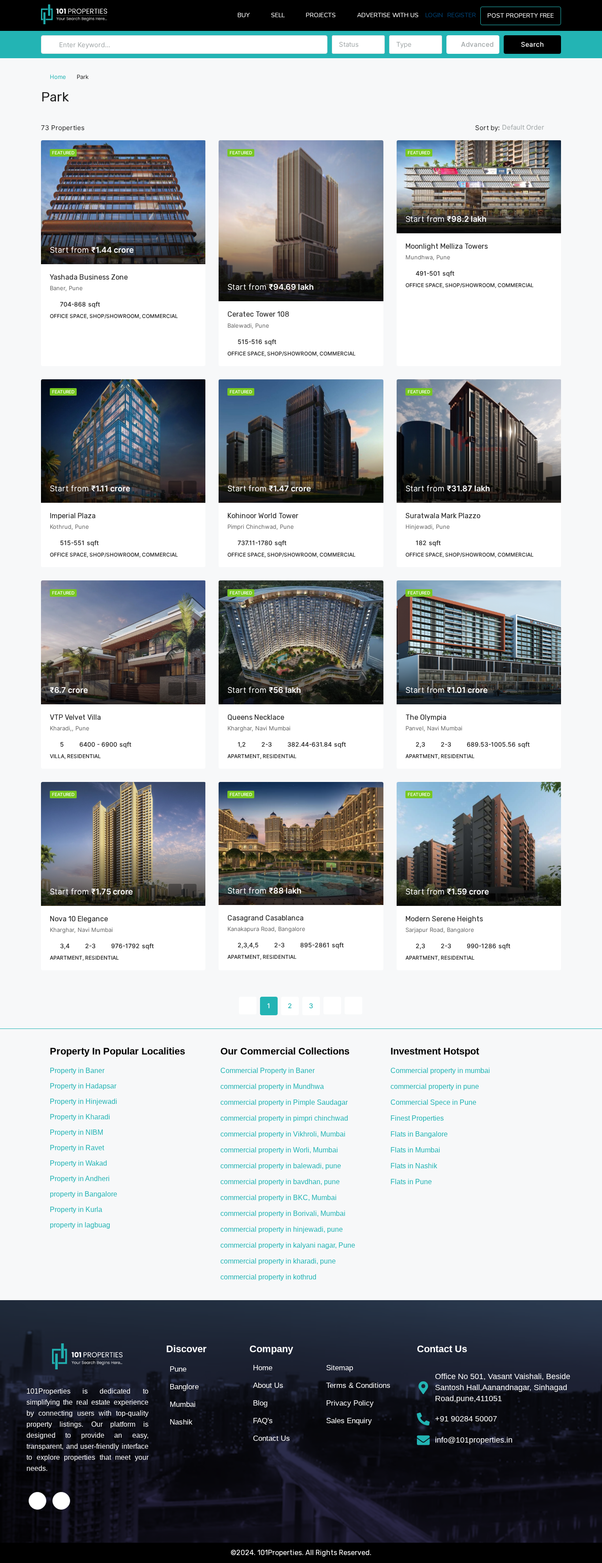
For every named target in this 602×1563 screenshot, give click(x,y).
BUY (244, 15)
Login (434, 15)
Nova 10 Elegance (79, 919)
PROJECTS (321, 15)
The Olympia (425, 717)
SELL (278, 15)
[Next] (332, 1005)
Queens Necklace (255, 717)
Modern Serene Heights (444, 919)
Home (58, 76)
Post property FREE (520, 15)
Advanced (476, 44)
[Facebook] (37, 1501)
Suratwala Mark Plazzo (443, 516)
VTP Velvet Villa (75, 717)
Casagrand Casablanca (265, 918)
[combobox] (358, 44)
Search (532, 44)
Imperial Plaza (73, 516)
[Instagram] (61, 1501)
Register (461, 15)
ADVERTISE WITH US (388, 15)
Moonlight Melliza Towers (446, 246)
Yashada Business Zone (89, 277)
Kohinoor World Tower (263, 516)
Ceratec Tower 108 (259, 314)
